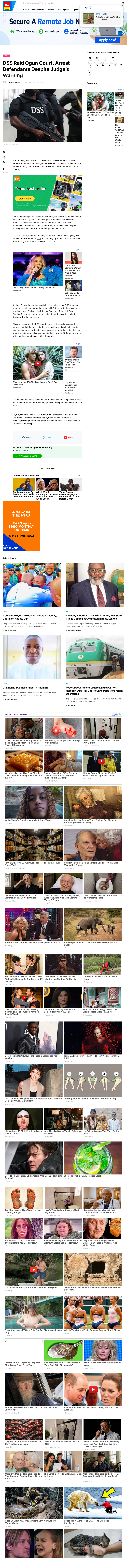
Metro (6, 56)
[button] (123, 3)
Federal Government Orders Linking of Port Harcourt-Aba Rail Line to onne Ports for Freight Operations (94, 690)
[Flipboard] (97, 67)
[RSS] (103, 67)
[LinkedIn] (109, 67)
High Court (54, 163)
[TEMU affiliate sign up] (21, 526)
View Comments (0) (47, 468)
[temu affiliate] (47, 192)
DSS (24, 163)
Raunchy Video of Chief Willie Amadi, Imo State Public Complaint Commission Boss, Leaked (94, 617)
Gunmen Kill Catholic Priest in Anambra (26, 687)
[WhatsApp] (115, 67)
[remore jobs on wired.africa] (63, 29)
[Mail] (121, 67)
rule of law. (34, 317)
